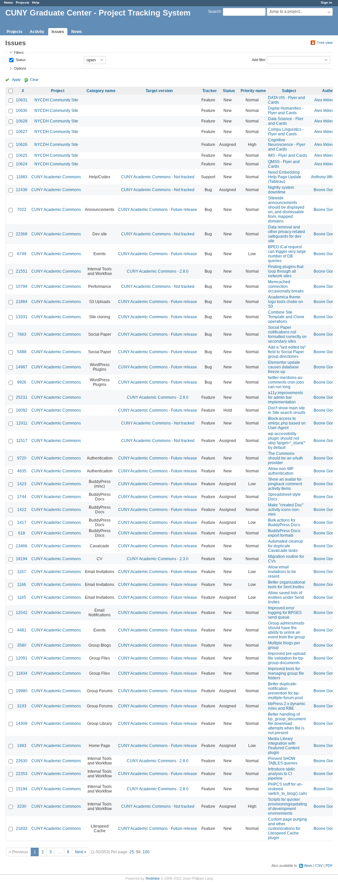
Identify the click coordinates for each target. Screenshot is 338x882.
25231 (21, 397)
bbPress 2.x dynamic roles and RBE (286, 706)
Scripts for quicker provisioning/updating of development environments (287, 806)
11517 (21, 440)
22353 (21, 773)
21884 (21, 301)
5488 (21, 352)
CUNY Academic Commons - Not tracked (157, 177)
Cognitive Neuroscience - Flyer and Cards (286, 145)
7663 (21, 334)
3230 (21, 806)
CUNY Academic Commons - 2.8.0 (157, 271)
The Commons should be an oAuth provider (285, 458)
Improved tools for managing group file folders (286, 673)
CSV (318, 865)
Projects (22, 2)
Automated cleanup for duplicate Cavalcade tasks (285, 546)
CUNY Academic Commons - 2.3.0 (157, 559)
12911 (21, 423)
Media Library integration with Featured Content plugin (283, 745)
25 (131, 852)
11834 (21, 673)
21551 (21, 271)
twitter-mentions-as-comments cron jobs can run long (286, 382)
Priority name (253, 90)
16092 (21, 410)
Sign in (326, 2)
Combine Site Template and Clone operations (286, 317)
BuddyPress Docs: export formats (284, 533)
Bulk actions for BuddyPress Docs (284, 522)
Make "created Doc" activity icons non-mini (285, 510)
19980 (21, 691)
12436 (21, 189)
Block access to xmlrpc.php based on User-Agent (287, 423)
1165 (21, 597)
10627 (21, 131)
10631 (21, 100)
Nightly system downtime (281, 189)
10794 (21, 286)
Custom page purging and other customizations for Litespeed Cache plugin (287, 828)
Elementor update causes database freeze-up (284, 367)
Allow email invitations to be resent (282, 572)
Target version (159, 90)
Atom (308, 865)
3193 (21, 706)
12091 (21, 658)
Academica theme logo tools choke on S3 (285, 302)
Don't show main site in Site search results (286, 410)
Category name (101, 90)
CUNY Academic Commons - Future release (157, 209)
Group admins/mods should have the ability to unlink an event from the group (286, 630)
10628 (21, 121)
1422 (21, 509)
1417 (21, 522)
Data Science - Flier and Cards (285, 121)
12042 (21, 612)
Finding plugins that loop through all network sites (285, 271)
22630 (21, 761)
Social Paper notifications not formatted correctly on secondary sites (287, 334)
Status (20, 59)
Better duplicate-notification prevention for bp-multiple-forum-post (285, 691)
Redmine (153, 878)
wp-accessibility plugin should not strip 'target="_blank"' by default (286, 440)
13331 (21, 317)
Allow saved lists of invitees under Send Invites (286, 597)
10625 (21, 155)
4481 (21, 630)
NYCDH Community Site (56, 100)
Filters (19, 52)
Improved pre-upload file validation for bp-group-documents (287, 658)
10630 (21, 110)
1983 (21, 745)
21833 (21, 828)
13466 (21, 546)
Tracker (209, 90)
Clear (34, 80)
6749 (21, 254)
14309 (21, 723)
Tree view (325, 43)
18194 (21, 559)
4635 (21, 471)
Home (8, 2)
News (76, 31)
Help (35, 2)
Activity (37, 31)
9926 (21, 382)
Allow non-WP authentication (280, 471)
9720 (21, 458)
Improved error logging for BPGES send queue (285, 613)
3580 (21, 645)
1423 (21, 484)
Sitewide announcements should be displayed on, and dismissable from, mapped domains (286, 209)
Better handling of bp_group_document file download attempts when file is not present (287, 723)
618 (21, 533)
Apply (16, 80)
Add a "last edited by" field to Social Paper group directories (287, 352)
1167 (21, 571)
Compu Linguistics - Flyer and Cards (286, 131)
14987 (21, 367)
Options (20, 68)
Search (214, 11)
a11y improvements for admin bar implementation (285, 397)
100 (146, 852)
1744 (21, 496)
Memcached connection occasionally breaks (286, 286)
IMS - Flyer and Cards (287, 155)
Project (57, 90)
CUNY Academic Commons (56, 177)
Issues (57, 31)
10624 (21, 164)
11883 (21, 177)
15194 (21, 789)
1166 (21, 584)
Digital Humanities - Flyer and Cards (285, 110)
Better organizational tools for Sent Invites (286, 584)
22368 (21, 234)
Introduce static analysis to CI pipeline (281, 774)
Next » (80, 852)
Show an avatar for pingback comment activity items (285, 484)
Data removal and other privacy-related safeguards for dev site (286, 234)
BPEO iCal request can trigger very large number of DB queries (287, 254)
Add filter (259, 59)
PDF (329, 865)
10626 (21, 144)
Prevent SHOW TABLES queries (282, 760)
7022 (21, 209)
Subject (289, 90)
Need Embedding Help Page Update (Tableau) (284, 177)
